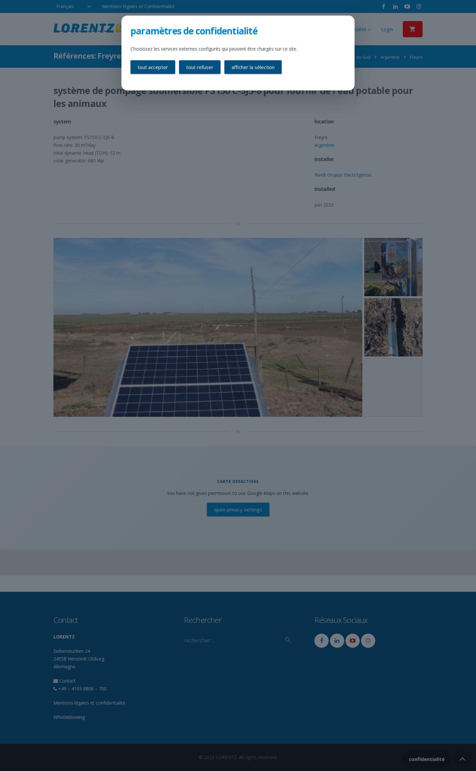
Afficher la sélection (253, 67)
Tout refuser (199, 67)
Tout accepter (153, 67)
